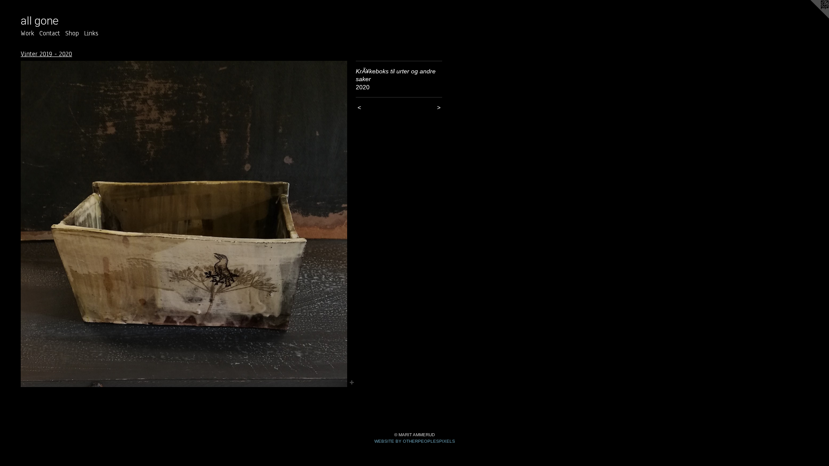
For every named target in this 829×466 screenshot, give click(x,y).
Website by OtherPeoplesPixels (414, 441)
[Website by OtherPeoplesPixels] (811, 17)
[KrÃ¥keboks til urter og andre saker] (184, 224)
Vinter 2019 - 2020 (46, 54)
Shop (72, 33)
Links (91, 33)
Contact (49, 33)
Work (27, 33)
